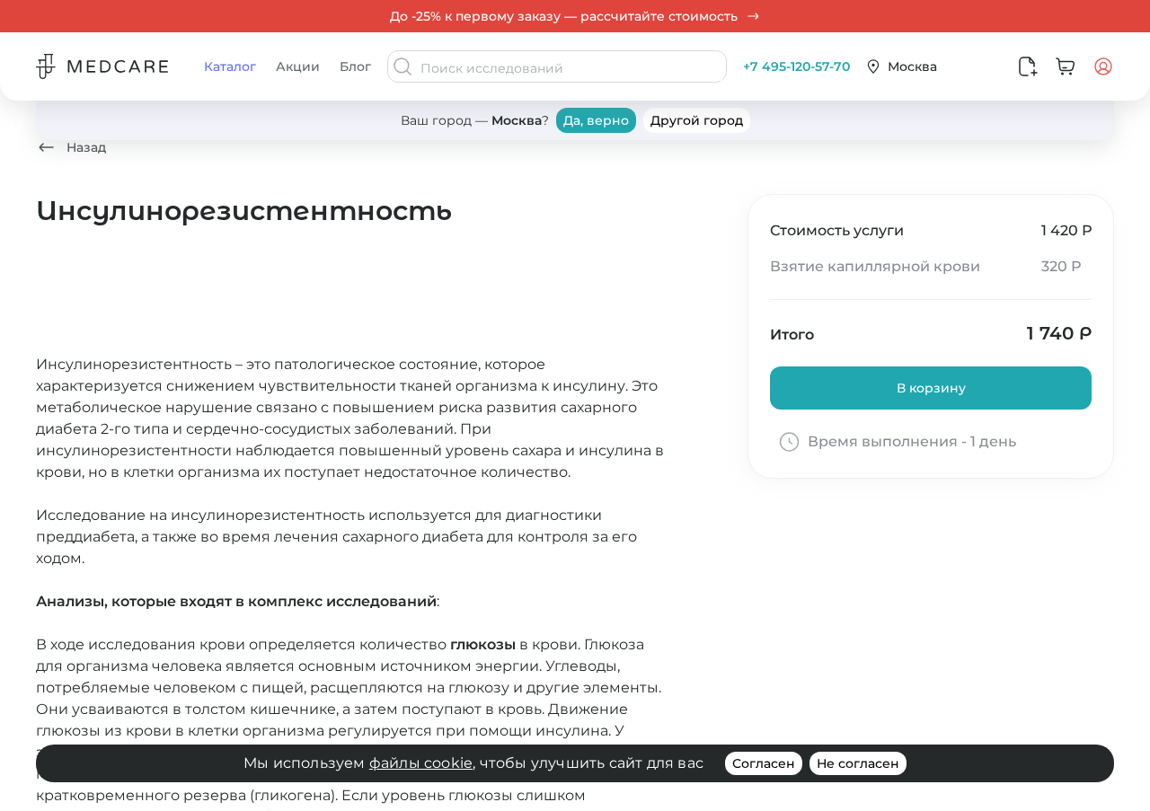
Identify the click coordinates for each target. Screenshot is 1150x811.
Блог (355, 66)
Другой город (696, 120)
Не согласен (858, 763)
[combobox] (571, 68)
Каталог (230, 66)
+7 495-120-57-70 (796, 66)
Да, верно (596, 120)
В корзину (931, 388)
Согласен (763, 763)
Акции (298, 66)
